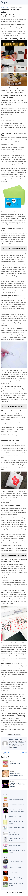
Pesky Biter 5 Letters (14, 873)
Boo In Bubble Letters (15, 845)
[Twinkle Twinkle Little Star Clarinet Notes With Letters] (5, 784)
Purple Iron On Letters (15, 867)
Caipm (15, 747)
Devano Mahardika (15, 739)
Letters (12, 761)
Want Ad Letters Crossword (15, 764)
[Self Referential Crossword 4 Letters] (5, 773)
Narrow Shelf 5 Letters (15, 816)
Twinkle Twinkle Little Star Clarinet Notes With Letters (17, 784)
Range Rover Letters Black (16, 861)
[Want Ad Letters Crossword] (5, 763)
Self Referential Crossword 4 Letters (16, 774)
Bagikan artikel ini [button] (13, 734)
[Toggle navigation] (25, 2)
